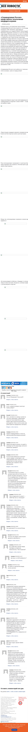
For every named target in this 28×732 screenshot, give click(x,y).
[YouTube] (3, 1)
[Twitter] (5, 388)
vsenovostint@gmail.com (6, 716)
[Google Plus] (11, 388)
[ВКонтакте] (2, 388)
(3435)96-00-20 (4, 715)
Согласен (14, 729)
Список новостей (14, 11)
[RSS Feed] (1, 1)
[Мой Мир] (9, 388)
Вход (25, 1)
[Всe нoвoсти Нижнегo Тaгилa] (10, 9)
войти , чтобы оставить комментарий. (16, 691)
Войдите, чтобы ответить (12, 399)
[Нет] (26, 727)
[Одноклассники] (7, 388)
